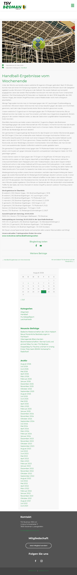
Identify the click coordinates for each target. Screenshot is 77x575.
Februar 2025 (26, 409)
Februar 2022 (26, 491)
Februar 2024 (26, 434)
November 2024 (27, 416)
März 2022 (25, 488)
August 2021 (26, 501)
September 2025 (27, 391)
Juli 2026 (24, 366)
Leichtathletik (26, 319)
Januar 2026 (26, 381)
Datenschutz (44, 570)
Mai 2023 (24, 456)
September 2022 (27, 476)
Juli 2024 (24, 424)
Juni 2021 (24, 506)
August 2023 (26, 449)
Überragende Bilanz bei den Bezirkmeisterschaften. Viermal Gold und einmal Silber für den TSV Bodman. (37, 341)
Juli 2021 (24, 503)
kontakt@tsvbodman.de (29, 530)
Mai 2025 (24, 401)
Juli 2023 (24, 451)
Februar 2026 (26, 379)
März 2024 (25, 431)
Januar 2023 (26, 466)
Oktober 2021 (26, 498)
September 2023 (27, 446)
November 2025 (27, 386)
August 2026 (26, 364)
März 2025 (25, 406)
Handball (24, 68)
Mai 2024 (24, 426)
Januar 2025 (26, 411)
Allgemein (25, 312)
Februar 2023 (26, 464)
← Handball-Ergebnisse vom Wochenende (16, 260)
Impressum (32, 570)
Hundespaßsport (27, 317)
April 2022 (25, 486)
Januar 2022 (26, 493)
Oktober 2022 (26, 473)
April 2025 (25, 404)
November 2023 (27, 441)
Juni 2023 (24, 454)
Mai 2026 (24, 371)
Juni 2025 (24, 399)
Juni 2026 (24, 369)
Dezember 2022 (27, 468)
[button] (39, 545)
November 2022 (27, 471)
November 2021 (27, 496)
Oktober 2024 (26, 419)
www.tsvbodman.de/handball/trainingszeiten (20, 236)
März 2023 (25, 461)
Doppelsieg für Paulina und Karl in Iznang (37, 347)
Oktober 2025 (26, 389)
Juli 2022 (24, 481)
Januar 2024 (26, 436)
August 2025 (26, 394)
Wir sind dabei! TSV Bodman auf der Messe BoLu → (63, 260)
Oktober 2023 (26, 444)
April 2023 (25, 459)
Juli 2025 (24, 396)
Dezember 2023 (27, 439)
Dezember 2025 (27, 384)
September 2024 (27, 421)
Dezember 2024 (27, 414)
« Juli (23, 300)
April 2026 (25, 374)
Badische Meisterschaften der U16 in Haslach (38, 332)
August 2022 (26, 478)
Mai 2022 (24, 483)
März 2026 (25, 376)
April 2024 (25, 429)
